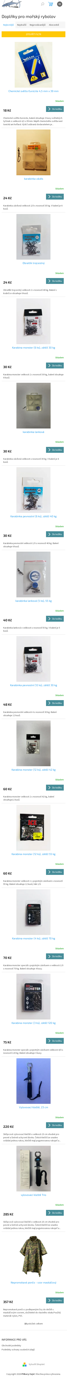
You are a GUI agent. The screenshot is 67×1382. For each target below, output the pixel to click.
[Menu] (59, 4)
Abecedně (54, 25)
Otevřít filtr (33, 34)
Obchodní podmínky (11, 1345)
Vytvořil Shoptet (37, 1364)
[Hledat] (42, 4)
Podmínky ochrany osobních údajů (18, 1349)
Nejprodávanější (38, 25)
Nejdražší (21, 25)
